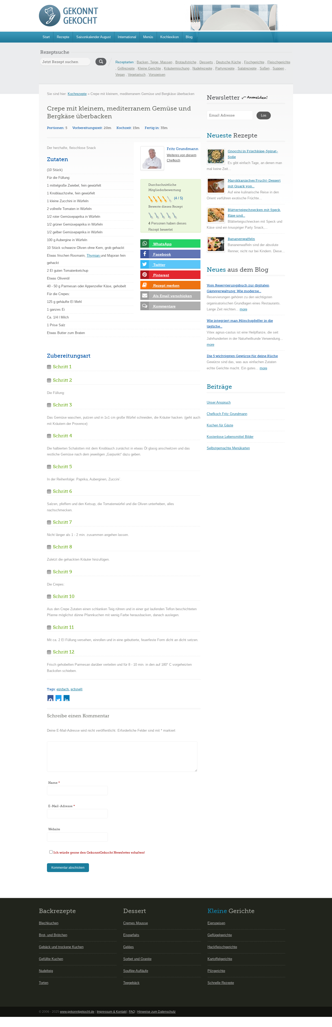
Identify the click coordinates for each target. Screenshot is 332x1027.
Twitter (158, 265)
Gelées (128, 947)
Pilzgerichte (216, 971)
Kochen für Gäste (220, 425)
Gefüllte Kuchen (51, 959)
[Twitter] (58, 698)
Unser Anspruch (219, 402)
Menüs (148, 37)
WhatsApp (162, 244)
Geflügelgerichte (220, 935)
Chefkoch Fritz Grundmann (227, 414)
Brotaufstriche (185, 62)
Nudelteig (46, 971)
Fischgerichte (254, 62)
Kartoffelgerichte (220, 959)
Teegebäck (131, 983)
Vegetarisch (137, 75)
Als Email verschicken (172, 296)
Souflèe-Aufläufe (135, 971)
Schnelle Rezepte (221, 983)
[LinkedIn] (67, 698)
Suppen (278, 68)
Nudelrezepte (202, 68)
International (127, 37)
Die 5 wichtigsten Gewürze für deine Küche (242, 356)
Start (46, 37)
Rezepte (63, 37)
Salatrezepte (247, 68)
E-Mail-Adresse (61, 806)
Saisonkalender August (93, 37)
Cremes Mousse (135, 923)
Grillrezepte (126, 68)
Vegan (120, 75)
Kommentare (164, 306)
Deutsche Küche (228, 62)
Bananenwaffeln (241, 239)
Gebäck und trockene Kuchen (61, 947)
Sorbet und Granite (137, 959)
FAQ (132, 1012)
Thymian (94, 255)
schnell (76, 689)
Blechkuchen (48, 923)
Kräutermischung (176, 68)
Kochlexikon (169, 37)
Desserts (206, 62)
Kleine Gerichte (149, 68)
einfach (63, 689)
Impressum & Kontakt (112, 1012)
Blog (189, 37)
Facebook (161, 254)
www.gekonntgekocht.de (77, 1012)
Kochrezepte (77, 94)
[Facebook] (50, 698)
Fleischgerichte (278, 62)
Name (54, 783)
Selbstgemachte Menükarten (228, 448)
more (243, 309)
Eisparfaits (131, 935)
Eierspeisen (216, 923)
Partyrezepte (224, 68)
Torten (43, 983)
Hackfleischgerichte (222, 947)
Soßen (264, 68)
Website (54, 829)
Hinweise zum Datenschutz (156, 1012)
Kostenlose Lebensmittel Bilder (230, 437)
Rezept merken (165, 285)
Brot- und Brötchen (53, 935)
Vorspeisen (157, 75)
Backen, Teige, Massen (154, 62)
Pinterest (160, 275)
